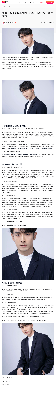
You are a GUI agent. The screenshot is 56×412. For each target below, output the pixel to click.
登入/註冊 (49, 2)
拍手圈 (26, 2)
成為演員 (41, 2)
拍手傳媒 (32, 2)
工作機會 (20, 2)
